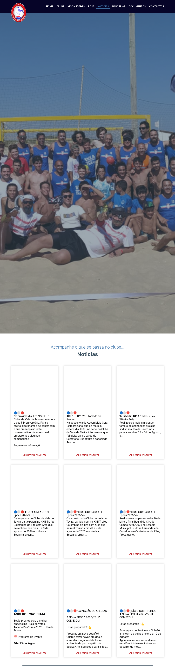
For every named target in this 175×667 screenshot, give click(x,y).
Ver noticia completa (34, 455)
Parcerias (118, 6)
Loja (91, 6)
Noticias (103, 6)
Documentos (137, 6)
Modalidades (76, 6)
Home (49, 6)
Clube (60, 6)
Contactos (156, 6)
